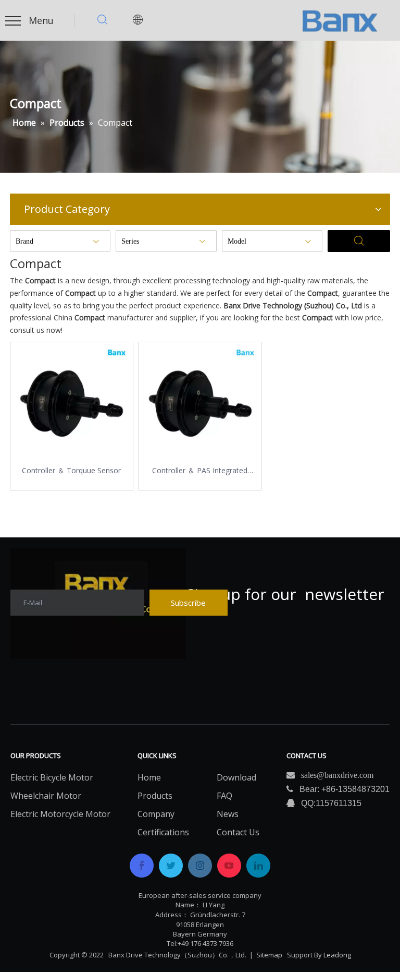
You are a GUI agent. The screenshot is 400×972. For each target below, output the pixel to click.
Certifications (163, 832)
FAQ (224, 795)
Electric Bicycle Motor (51, 777)
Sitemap (269, 954)
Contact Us (238, 832)
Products (155, 795)
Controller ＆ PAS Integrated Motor (199, 470)
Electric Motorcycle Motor (60, 814)
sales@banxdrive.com (337, 775)
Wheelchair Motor (45, 795)
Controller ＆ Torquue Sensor (71, 470)
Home (149, 777)
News (228, 814)
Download (236, 777)
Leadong (337, 954)
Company (156, 814)
